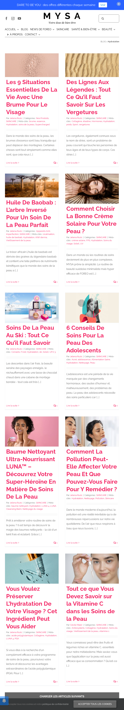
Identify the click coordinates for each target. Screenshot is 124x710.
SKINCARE (11, 121)
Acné (74, 359)
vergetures (84, 124)
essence (41, 121)
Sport (75, 124)
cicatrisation (48, 234)
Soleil (76, 243)
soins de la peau (26, 124)
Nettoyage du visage (33, 509)
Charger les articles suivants (62, 696)
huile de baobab (14, 237)
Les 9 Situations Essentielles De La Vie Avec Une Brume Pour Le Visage (31, 97)
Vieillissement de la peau (18, 240)
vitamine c (104, 631)
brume (32, 121)
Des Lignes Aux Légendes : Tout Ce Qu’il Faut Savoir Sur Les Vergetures (88, 97)
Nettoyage (84, 363)
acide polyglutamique (22, 635)
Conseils (15, 352)
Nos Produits (42, 118)
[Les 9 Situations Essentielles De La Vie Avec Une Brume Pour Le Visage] (32, 65)
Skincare (109, 498)
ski (40, 352)
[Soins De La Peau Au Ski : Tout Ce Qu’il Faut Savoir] (32, 308)
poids (69, 124)
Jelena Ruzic (16, 118)
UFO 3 (53, 352)
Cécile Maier (76, 625)
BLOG (103, 42)
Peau (92, 363)
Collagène (77, 121)
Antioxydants (78, 628)
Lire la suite (11, 163)
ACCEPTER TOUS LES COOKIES (95, 704)
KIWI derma (41, 237)
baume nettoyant (19, 506)
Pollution (99, 498)
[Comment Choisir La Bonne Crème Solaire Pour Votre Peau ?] (92, 189)
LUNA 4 (45, 506)
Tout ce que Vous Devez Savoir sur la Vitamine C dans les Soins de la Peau (90, 603)
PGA (17, 638)
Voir (102, 5)
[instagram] (13, 18)
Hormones (97, 121)
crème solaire (78, 240)
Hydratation (12, 124)
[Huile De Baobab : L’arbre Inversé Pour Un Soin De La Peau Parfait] (32, 185)
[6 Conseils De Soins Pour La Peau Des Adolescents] (92, 308)
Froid (23, 352)
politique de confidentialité (55, 704)
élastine (87, 121)
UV (81, 243)
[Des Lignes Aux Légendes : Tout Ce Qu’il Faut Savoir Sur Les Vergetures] (92, 65)
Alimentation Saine (101, 359)
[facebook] (6, 18)
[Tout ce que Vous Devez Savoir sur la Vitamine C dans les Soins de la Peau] (92, 569)
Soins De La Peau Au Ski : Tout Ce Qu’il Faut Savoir (30, 335)
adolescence (84, 359)
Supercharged (42, 124)
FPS (88, 240)
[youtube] (19, 18)
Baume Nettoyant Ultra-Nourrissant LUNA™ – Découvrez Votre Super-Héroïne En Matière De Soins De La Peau (31, 474)
